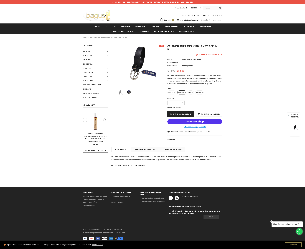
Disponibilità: (172, 66)
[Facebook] (171, 198)
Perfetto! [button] (293, 245)
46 (172, 132)
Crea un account (215, 20)
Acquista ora (187, 2)
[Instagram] (177, 198)
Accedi (204, 20)
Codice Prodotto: (173, 62)
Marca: (169, 59)
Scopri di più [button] (97, 245)
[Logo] (97, 16)
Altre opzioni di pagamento (195, 127)
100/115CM (171, 92)
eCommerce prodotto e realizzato (97, 233)
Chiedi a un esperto (136, 166)
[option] (95, 131)
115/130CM (199, 92)
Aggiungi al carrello (95, 150)
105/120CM (182, 92)
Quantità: (171, 99)
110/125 (190, 92)
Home (85, 38)
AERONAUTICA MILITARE (191, 59)
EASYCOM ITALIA (120, 233)
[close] (221, 2)
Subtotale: (171, 107)
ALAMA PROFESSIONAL (95, 133)
